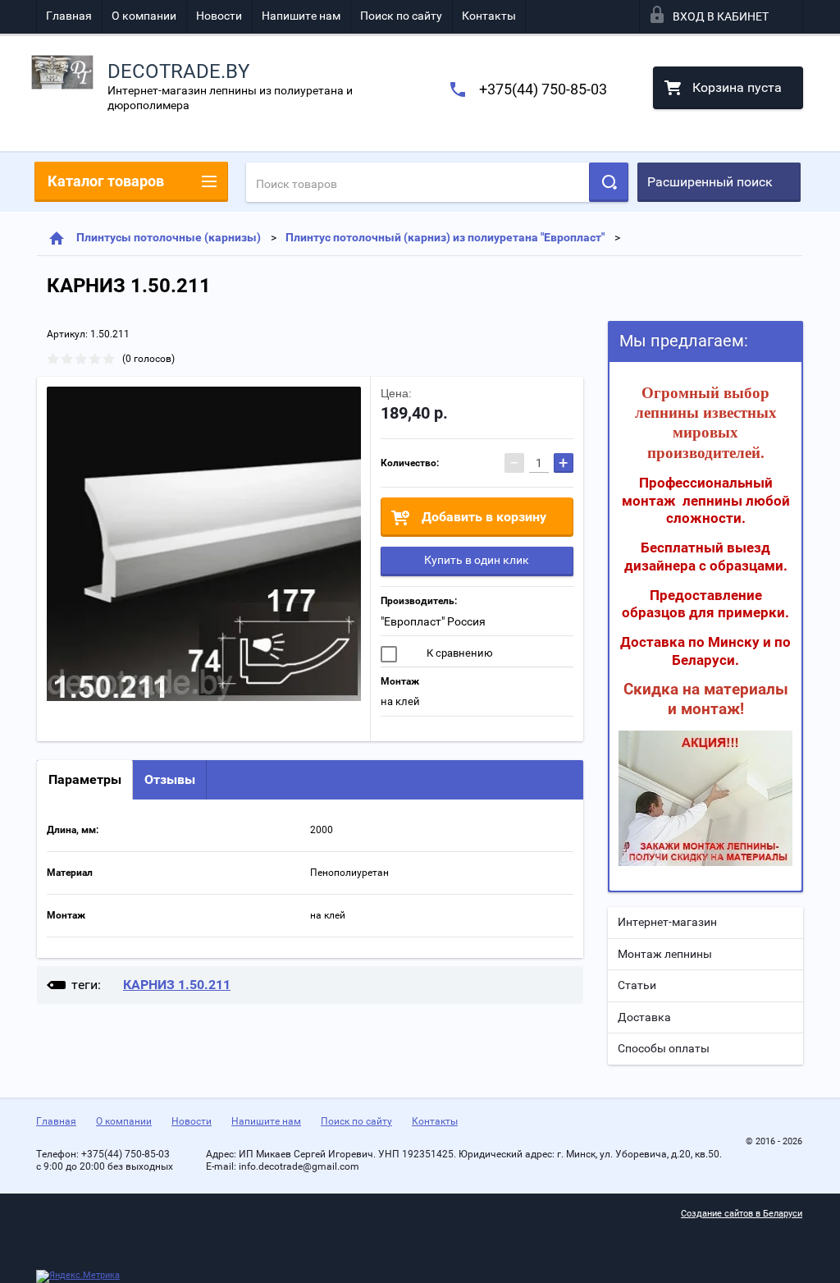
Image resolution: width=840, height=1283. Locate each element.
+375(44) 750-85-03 (543, 89)
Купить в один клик (476, 559)
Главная (69, 15)
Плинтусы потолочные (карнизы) (168, 237)
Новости (219, 15)
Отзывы (169, 779)
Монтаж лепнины (665, 953)
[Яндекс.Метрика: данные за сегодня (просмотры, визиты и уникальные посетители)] (78, 1276)
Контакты (489, 15)
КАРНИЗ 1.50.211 (177, 984)
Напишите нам (301, 15)
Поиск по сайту (401, 15)
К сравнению (458, 653)
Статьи (637, 985)
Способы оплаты (664, 1048)
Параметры (84, 779)
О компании (144, 15)
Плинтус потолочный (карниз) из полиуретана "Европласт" (445, 237)
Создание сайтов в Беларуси (741, 1213)
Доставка (644, 1017)
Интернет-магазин (667, 921)
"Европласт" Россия (433, 621)
